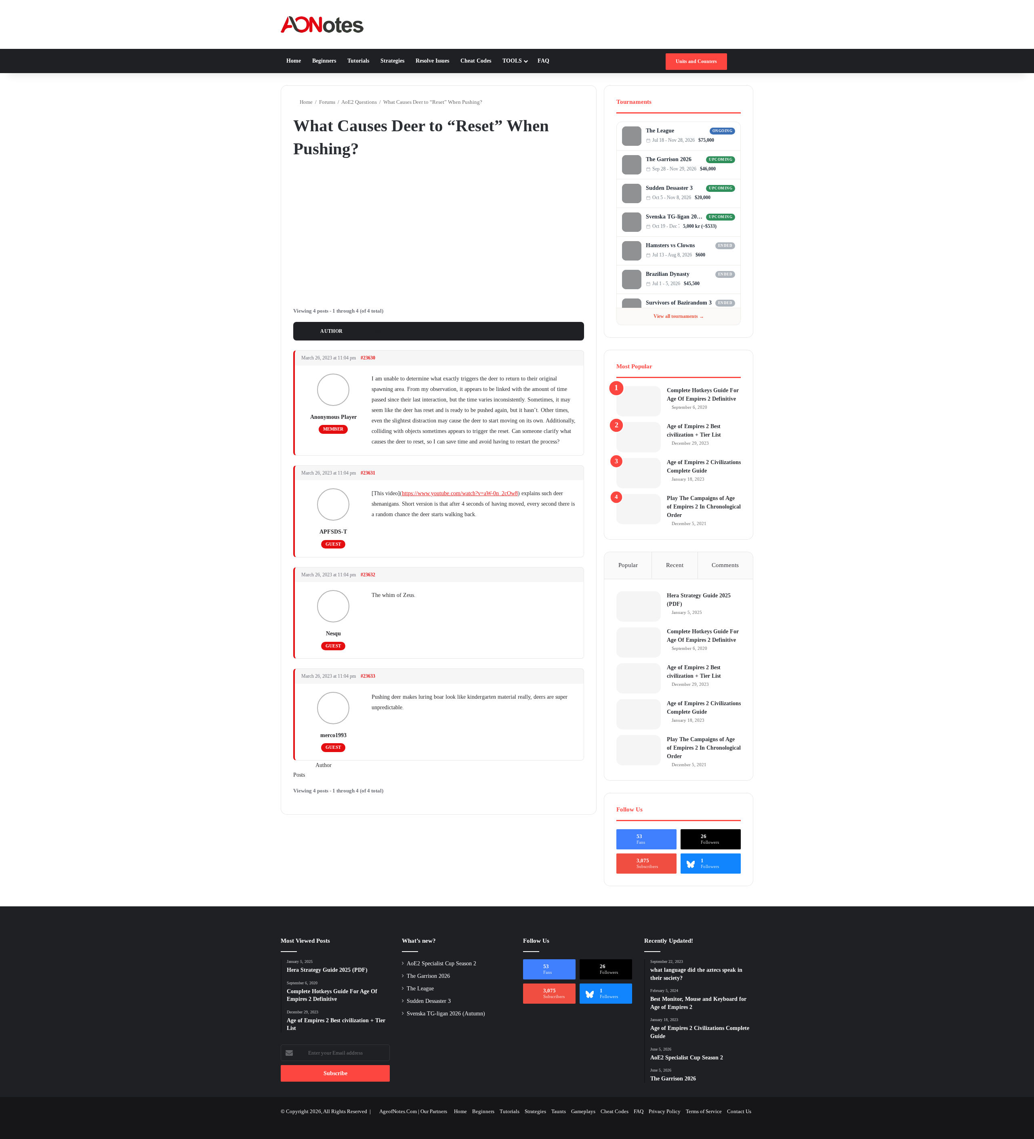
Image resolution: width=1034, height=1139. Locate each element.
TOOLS (512, 61)
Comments (725, 565)
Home (293, 61)
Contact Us (739, 1111)
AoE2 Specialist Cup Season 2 (441, 963)
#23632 (368, 575)
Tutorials (358, 61)
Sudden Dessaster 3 (669, 188)
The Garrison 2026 (668, 159)
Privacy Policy (665, 1111)
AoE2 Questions (359, 102)
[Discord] (724, 140)
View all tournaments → (679, 316)
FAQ (543, 61)
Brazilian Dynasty (667, 274)
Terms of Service (704, 1111)
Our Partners (433, 1111)
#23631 (368, 473)
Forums (327, 102)
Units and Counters (696, 61)
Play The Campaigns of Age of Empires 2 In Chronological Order (704, 506)
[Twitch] (732, 140)
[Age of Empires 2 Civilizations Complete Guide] (638, 473)
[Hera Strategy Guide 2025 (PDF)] (638, 606)
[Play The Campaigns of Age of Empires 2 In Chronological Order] (638, 509)
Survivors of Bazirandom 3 (679, 303)
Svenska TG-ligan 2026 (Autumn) (675, 217)
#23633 (368, 676)
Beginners (324, 61)
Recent (674, 565)
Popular (628, 565)
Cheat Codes (475, 61)
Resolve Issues (432, 61)
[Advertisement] (438, 231)
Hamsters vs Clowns (670, 245)
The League (660, 131)
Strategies (392, 61)
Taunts (558, 1111)
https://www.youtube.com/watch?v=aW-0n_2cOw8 (460, 493)
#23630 (368, 358)
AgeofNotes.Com (398, 1111)
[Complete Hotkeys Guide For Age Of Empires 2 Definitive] (638, 401)
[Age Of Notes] (322, 24)
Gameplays (583, 1111)
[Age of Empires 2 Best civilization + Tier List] (638, 437)
